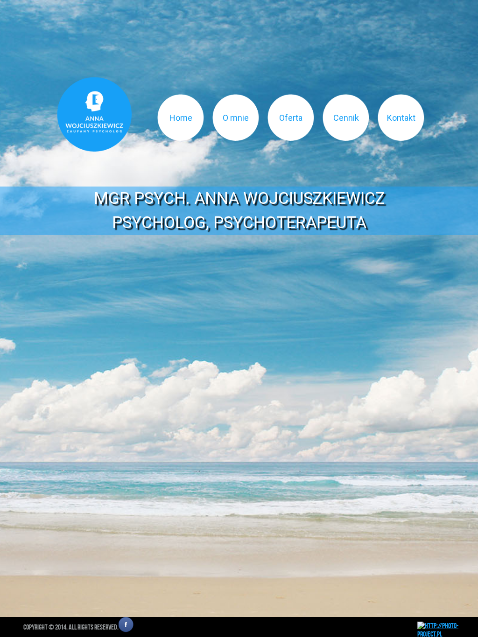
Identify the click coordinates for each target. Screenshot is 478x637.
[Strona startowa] (94, 114)
